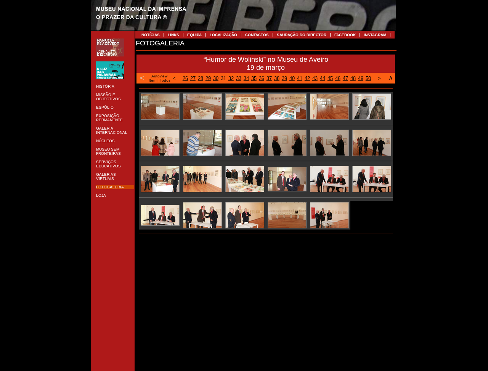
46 (337, 78)
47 (345, 78)
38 (276, 78)
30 (215, 78)
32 (231, 78)
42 (307, 78)
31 (223, 78)
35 (254, 78)
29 (208, 78)
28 (200, 78)
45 (330, 78)
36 (261, 78)
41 (299, 78)
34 (246, 78)
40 (292, 78)
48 (353, 78)
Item (152, 80)
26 (185, 78)
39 (284, 78)
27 (193, 78)
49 (360, 78)
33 (238, 78)
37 (269, 78)
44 (322, 78)
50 (368, 78)
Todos (165, 80)
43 (315, 78)
